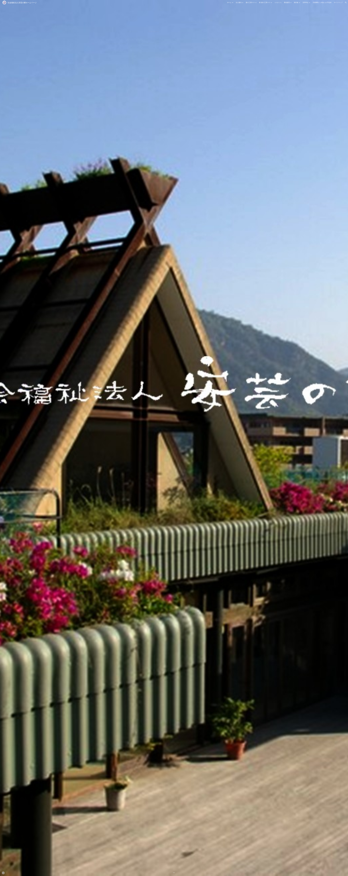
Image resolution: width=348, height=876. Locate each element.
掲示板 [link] (296, 2)
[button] (346, 2)
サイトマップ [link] (338, 2)
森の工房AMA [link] (250, 2)
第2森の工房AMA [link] (264, 2)
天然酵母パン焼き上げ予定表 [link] (322, 2)
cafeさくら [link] (278, 2)
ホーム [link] (229, 2)
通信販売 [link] (287, 2)
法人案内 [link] (239, 2)
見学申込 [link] (305, 2)
